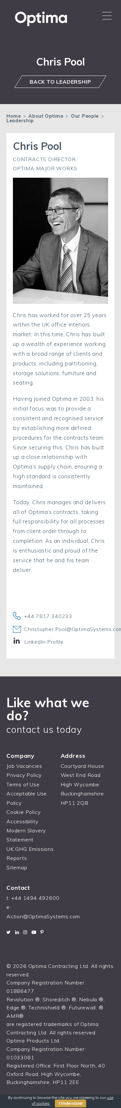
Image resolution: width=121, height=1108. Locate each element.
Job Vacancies (24, 766)
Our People (85, 116)
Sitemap (16, 867)
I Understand (70, 1103)
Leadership (20, 121)
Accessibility (22, 821)
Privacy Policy (24, 775)
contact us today (44, 729)
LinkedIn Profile (44, 641)
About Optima (46, 116)
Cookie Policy (23, 812)
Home (13, 116)
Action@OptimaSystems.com (43, 916)
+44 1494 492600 (35, 898)
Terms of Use (23, 784)
